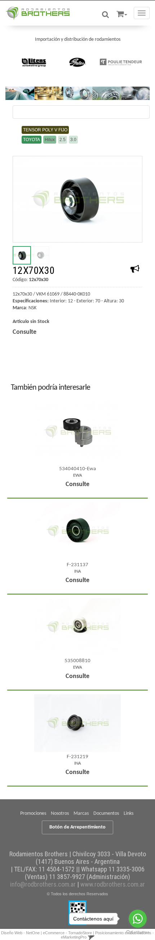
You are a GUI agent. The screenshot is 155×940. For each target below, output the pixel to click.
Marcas (81, 813)
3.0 (73, 139)
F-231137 (77, 565)
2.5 (62, 139)
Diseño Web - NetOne (20, 933)
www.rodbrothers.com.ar (112, 884)
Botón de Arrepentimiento (77, 827)
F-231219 (77, 757)
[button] (121, 13)
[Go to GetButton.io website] (137, 932)
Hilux (50, 139)
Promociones (33, 813)
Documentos (106, 813)
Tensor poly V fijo (45, 129)
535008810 (77, 661)
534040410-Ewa (77, 469)
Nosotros (60, 813)
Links (128, 813)
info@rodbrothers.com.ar (43, 884)
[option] (34, 62)
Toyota (31, 139)
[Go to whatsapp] (138, 919)
